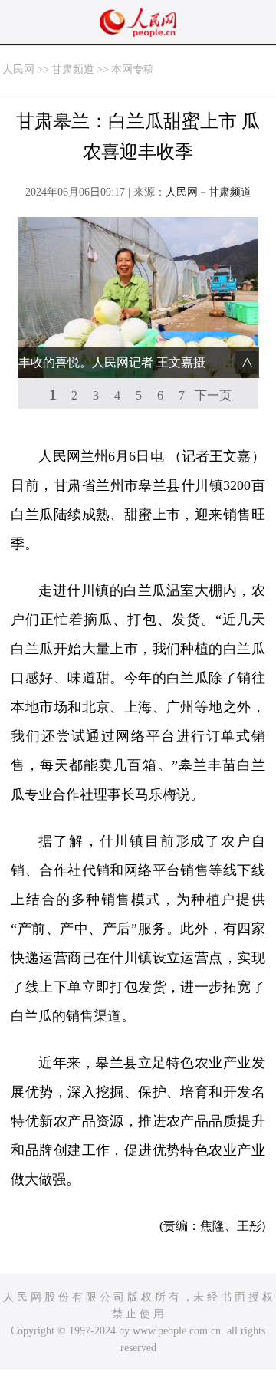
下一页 (213, 395)
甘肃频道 (72, 69)
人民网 (18, 69)
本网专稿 (132, 69)
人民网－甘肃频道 (208, 192)
